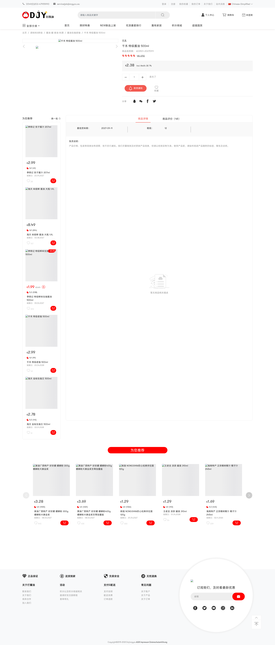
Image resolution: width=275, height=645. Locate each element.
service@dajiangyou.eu (68, 4)
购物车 (230, 15)
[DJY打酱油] (38, 15)
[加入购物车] (53, 180)
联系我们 (26, 591)
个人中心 (209, 15)
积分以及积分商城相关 (71, 591)
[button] (116, 46)
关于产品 (145, 595)
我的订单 (195, 4)
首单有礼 (64, 599)
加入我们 (26, 603)
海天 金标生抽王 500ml (38, 424)
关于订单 (145, 599)
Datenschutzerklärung (158, 642)
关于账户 (145, 591)
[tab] (143, 119)
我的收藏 (183, 4)
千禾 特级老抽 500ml (37, 362)
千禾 (124, 40)
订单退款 (108, 599)
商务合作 (26, 599)
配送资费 (108, 595)
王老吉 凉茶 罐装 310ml (175, 511)
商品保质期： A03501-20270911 (138, 51)
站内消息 (220, 4)
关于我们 (208, 4)
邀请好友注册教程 (69, 595)
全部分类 (32, 26)
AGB (138, 642)
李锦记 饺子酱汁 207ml (38, 172)
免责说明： (74, 141)
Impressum (144, 642)
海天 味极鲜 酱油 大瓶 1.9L (40, 234)
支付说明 (108, 591)
